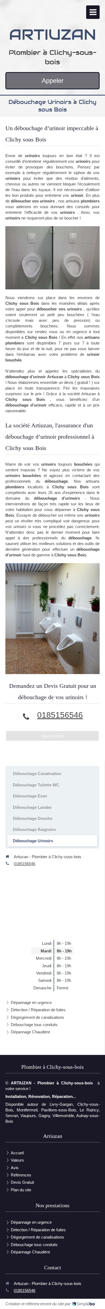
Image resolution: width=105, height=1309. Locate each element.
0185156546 (60, 715)
